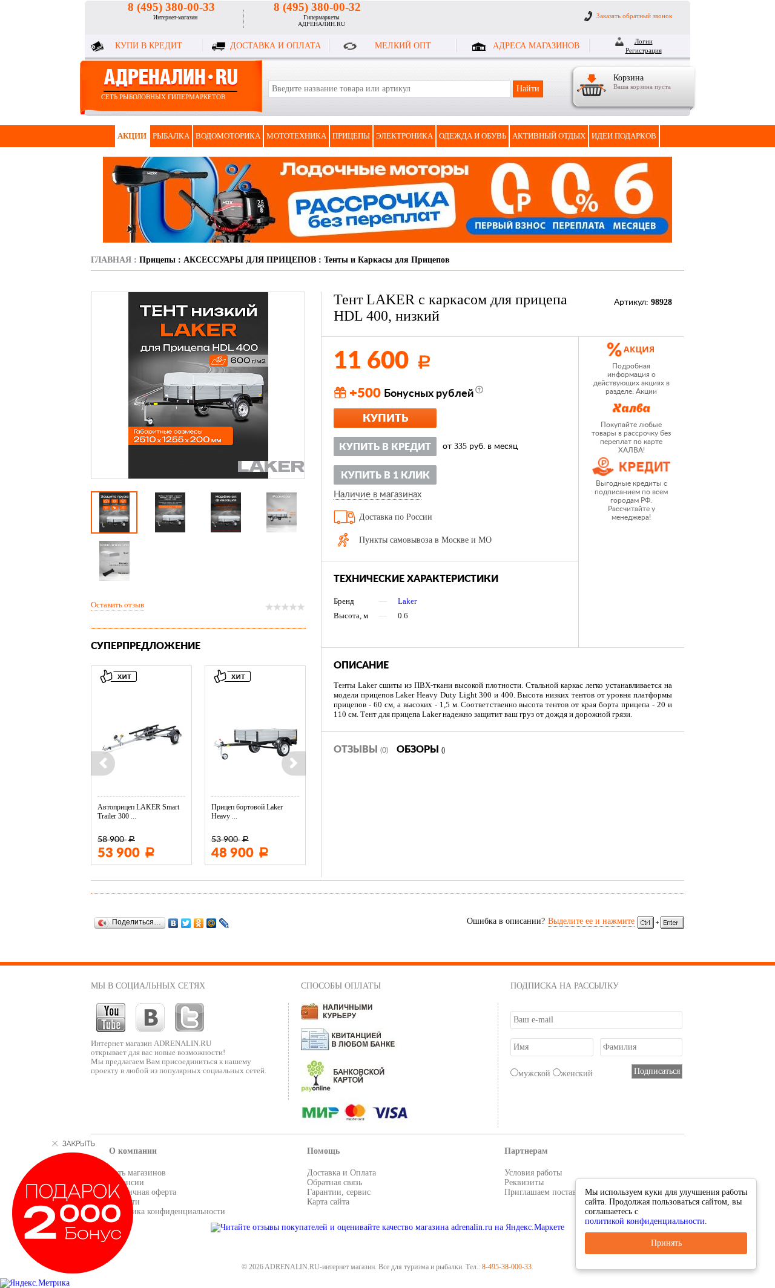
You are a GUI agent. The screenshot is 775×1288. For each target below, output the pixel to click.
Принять (666, 1242)
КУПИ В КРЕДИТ (148, 45)
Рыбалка (171, 135)
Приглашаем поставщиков (552, 1192)
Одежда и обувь (472, 135)
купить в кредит (385, 447)
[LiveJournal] (224, 922)
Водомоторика (228, 135)
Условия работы (533, 1172)
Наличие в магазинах (377, 495)
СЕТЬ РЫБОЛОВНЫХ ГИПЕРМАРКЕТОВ (163, 96)
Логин (644, 41)
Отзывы (361, 749)
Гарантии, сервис (339, 1192)
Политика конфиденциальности (167, 1211)
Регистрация (643, 50)
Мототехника (296, 135)
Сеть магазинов (137, 1172)
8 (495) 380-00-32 (317, 7)
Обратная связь (334, 1182)
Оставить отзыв (117, 604)
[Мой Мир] (211, 922)
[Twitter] (186, 922)
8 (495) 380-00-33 (171, 7)
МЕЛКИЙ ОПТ (403, 45)
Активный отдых (548, 135)
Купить (385, 418)
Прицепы (351, 135)
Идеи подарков (624, 135)
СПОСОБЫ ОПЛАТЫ (341, 985)
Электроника (404, 135)
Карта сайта (328, 1201)
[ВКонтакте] (173, 922)
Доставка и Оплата (341, 1172)
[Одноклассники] (199, 922)
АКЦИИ (132, 135)
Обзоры (421, 749)
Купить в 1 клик (385, 475)
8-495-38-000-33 (507, 1267)
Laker (407, 601)
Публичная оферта (142, 1192)
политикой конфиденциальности (645, 1221)
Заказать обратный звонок (634, 15)
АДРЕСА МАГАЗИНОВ (536, 45)
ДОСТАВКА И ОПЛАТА (275, 45)
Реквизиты (524, 1182)
